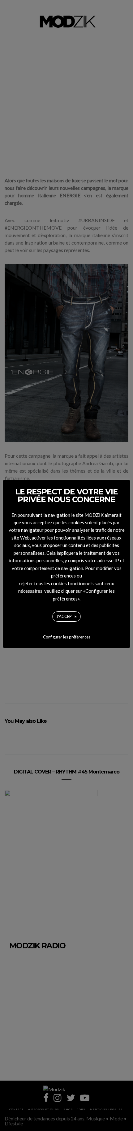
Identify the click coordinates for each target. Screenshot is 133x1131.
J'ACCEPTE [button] (66, 616)
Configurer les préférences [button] (66, 636)
